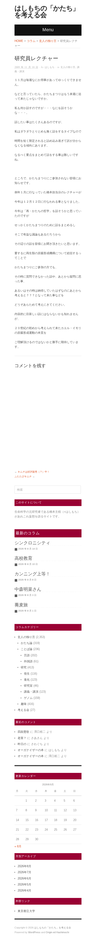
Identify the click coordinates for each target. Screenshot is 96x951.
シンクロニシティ (32, 542)
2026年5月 (24, 884)
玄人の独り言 (68, 67)
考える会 (23, 710)
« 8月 (18, 846)
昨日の (22, 744)
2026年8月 (24, 866)
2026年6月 (24, 878)
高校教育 (23, 558)
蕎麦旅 (21, 604)
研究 (24, 667)
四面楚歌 (23, 731)
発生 (27, 673)
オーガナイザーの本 (31, 750)
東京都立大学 (26, 911)
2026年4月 (24, 890)
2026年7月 (24, 872)
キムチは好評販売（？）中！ (34, 471)
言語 (27, 655)
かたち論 (26, 643)
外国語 (28, 661)
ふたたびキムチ (23, 476)
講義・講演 (31, 691)
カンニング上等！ (32, 573)
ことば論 (26, 649)
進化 (27, 679)
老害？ (22, 738)
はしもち (49, 67)
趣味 (24, 704)
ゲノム (28, 698)
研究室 (28, 685)
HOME (19, 41)
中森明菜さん (28, 589)
